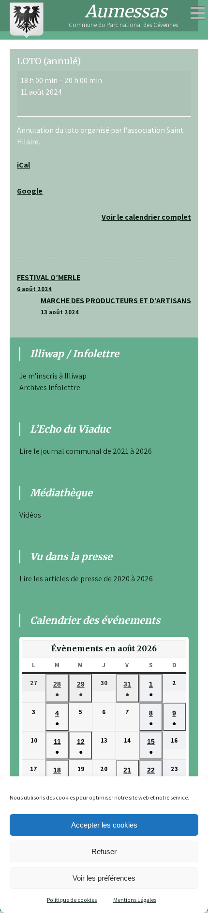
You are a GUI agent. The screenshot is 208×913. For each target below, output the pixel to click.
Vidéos (30, 515)
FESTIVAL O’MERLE (48, 282)
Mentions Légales (134, 899)
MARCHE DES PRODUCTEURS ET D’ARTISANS (116, 305)
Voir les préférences (104, 878)
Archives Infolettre (49, 387)
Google (30, 191)
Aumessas (126, 11)
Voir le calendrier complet (146, 217)
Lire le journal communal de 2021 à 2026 (85, 451)
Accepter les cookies (104, 825)
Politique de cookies (72, 899)
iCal (23, 165)
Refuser (104, 851)
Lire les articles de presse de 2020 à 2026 (86, 579)
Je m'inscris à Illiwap (53, 376)
